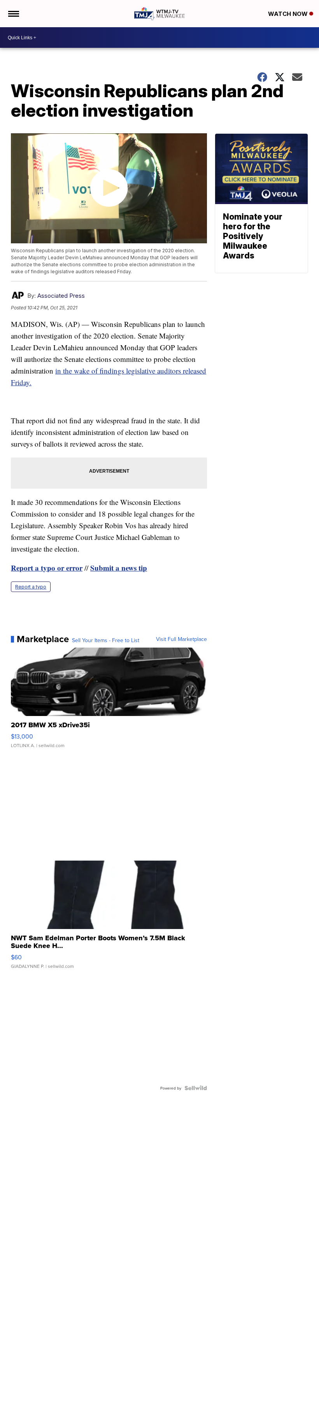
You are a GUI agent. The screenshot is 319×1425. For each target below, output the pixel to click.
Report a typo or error (46, 567)
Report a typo (30, 587)
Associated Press (61, 295)
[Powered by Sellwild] (195, 1088)
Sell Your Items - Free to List (105, 640)
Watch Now (288, 13)
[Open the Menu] (13, 13)
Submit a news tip (118, 567)
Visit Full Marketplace (181, 639)
